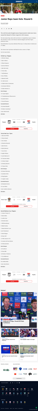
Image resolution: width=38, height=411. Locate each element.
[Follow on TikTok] (10, 383)
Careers (11, 408)
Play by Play (26, 128)
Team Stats (12, 128)
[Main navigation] (1, 1)
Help (13, 408)
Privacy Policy (7, 408)
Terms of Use (2, 408)
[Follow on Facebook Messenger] (19, 383)
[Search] (36, 1)
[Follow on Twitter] (14, 383)
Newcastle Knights (4, 23)
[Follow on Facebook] (12, 383)
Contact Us (16, 408)
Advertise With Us (20, 408)
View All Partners (19, 378)
